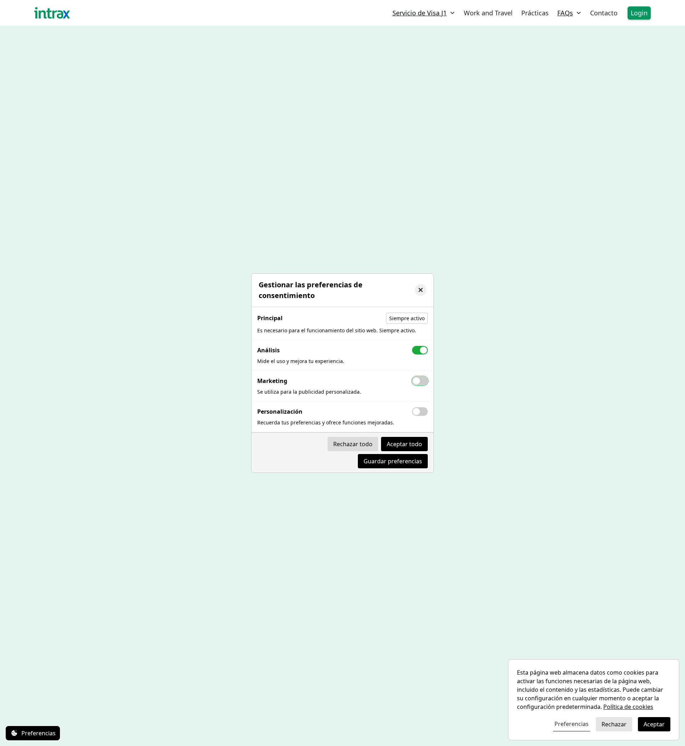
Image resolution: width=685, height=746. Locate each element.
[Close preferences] (420, 290)
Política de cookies (628, 707)
